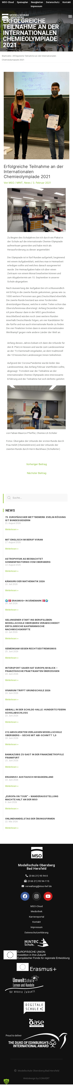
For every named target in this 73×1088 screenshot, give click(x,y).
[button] (70, 16)
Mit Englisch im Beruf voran (24, 539)
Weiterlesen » (11, 529)
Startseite (6, 56)
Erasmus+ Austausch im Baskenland (29, 776)
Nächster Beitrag (36, 473)
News (27, 182)
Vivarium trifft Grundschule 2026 (27, 690)
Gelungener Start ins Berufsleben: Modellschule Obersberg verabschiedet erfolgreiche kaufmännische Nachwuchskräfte (32, 624)
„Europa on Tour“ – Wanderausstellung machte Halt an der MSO (31, 798)
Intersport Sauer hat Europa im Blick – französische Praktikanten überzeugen (32, 669)
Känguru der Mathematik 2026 (25, 581)
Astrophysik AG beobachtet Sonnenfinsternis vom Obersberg (27, 560)
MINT (19, 182)
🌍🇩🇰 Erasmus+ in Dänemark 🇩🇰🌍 (26, 600)
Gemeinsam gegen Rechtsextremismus (30, 648)
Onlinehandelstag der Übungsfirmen (30, 818)
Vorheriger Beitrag (36, 464)
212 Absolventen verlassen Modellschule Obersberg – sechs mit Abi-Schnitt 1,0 (33, 734)
